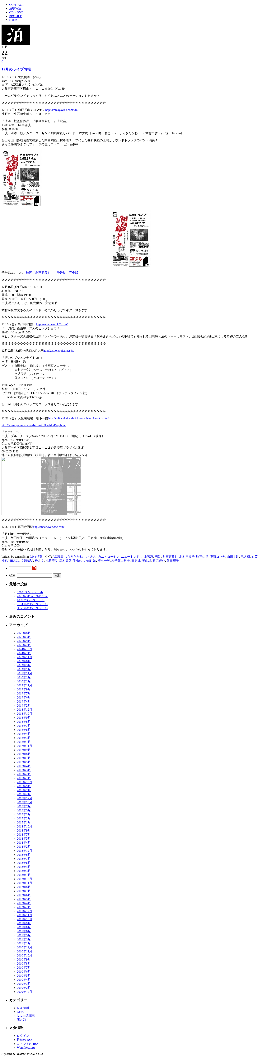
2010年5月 (24, 975)
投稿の (24, 1039)
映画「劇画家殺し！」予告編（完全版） (53, 272)
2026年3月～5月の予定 (32, 596)
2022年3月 (24, 665)
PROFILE (15, 16)
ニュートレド (130, 556)
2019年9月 (24, 689)
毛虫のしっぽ (82, 560)
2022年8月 (24, 661)
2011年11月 (24, 915)
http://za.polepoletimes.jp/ (58, 350)
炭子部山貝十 (120, 560)
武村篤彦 (65, 560)
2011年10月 (24, 919)
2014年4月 (24, 842)
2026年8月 (24, 633)
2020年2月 (24, 677)
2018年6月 (24, 729)
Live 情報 (36, 556)
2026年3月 (24, 637)
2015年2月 (24, 818)
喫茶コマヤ (217, 556)
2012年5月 (24, 899)
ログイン (23, 1035)
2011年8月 (24, 927)
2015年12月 (24, 798)
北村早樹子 (187, 556)
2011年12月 (24, 911)
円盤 (158, 556)
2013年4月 (24, 866)
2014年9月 (24, 830)
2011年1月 (24, 943)
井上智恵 (147, 556)
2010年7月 (24, 967)
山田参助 (233, 556)
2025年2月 (24, 645)
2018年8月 (24, 721)
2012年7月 (24, 891)
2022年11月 (24, 657)
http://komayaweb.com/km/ (61, 110)
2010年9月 (24, 959)
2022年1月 (24, 669)
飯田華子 (173, 560)
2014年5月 (24, 838)
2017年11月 (24, 745)
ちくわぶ (90, 556)
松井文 (39, 560)
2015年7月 (24, 806)
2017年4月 (24, 766)
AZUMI (58, 556)
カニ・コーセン (108, 556)
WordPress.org (26, 1047)
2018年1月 (24, 741)
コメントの (28, 1043)
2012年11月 (24, 883)
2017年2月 (24, 774)
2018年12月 (24, 709)
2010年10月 (24, 955)
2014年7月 (24, 834)
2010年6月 (24, 971)
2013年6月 (24, 862)
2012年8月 (24, 887)
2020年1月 (24, 681)
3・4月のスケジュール (32, 604)
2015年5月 (24, 810)
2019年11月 (24, 685)
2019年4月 (24, 701)
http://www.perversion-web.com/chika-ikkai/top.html (34, 425)
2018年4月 (24, 733)
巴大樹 (245, 556)
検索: (12, 575)
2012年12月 (24, 878)
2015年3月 (24, 814)
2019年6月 (24, 697)
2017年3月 (24, 770)
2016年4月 (24, 794)
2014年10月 (24, 826)
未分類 (21, 1019)
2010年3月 (24, 983)
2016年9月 (24, 786)
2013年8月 (24, 854)
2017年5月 (24, 762)
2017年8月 (24, 754)
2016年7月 (24, 790)
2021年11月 (24, 673)
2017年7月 (24, 758)
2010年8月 (24, 963)
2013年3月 (24, 870)
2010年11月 (24, 951)
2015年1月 (24, 822)
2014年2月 (24, 846)
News (20, 1011)
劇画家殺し (170, 556)
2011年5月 (24, 935)
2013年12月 (24, 850)
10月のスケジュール (30, 600)
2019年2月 (24, 705)
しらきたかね (73, 556)
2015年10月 (24, 802)
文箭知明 (27, 560)
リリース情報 (26, 1015)
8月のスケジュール (30, 592)
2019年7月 (24, 693)
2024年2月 (24, 653)
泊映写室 (15, 8)
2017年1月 (24, 778)
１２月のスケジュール (32, 608)
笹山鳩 (146, 560)
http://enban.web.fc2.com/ (52, 324)
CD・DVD (16, 12)
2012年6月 (24, 895)
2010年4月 (24, 979)
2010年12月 (24, 947)
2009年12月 (24, 991)
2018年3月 (24, 737)
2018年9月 (24, 717)
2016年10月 (24, 782)
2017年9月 (24, 749)
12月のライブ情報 (16, 69)
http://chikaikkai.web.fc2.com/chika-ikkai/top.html (78, 418)
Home (13, 19)
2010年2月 (24, 987)
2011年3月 (24, 939)
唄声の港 (202, 556)
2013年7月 (24, 858)
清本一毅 (104, 560)
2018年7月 (24, 725)
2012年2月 (24, 907)
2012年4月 (24, 903)
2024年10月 (24, 649)
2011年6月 (24, 931)
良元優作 (159, 560)
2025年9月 (24, 641)
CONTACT (16, 4)
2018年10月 (24, 713)
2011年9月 (24, 923)
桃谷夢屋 (51, 560)
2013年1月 (24, 874)
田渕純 (136, 560)
